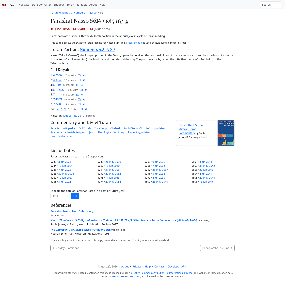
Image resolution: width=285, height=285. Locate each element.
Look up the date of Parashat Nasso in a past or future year (87, 191)
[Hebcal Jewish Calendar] (8, 4)
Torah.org (100, 128)
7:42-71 (57, 99)
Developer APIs (177, 266)
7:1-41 (57, 94)
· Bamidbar (66, 248)
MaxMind (135, 276)
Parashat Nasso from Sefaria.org (72, 211)
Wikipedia (69, 128)
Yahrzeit (82, 4)
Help (102, 4)
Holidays (24, 4)
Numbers (79, 12)
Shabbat (59, 4)
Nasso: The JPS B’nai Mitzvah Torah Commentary (191, 129)
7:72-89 (57, 104)
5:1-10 (57, 85)
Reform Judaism (156, 128)
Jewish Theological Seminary (107, 132)
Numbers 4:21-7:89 (97, 49)
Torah (70, 4)
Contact (159, 266)
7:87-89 (61, 109)
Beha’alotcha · (217, 248)
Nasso (93, 12)
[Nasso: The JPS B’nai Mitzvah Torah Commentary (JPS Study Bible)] (226, 132)
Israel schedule (134, 42)
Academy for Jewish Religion (68, 132)
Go (75, 196)
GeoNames (118, 276)
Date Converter (41, 4)
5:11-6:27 (58, 90)
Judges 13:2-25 (72, 115)
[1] (66, 62)
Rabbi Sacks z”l (133, 128)
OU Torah (85, 128)
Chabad (115, 128)
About (93, 4)
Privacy (136, 266)
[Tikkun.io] (79, 75)
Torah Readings (60, 12)
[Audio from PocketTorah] (83, 75)
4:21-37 (57, 75)
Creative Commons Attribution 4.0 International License (161, 272)
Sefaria (54, 128)
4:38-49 (57, 80)
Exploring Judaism (139, 132)
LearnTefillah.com (61, 136)
